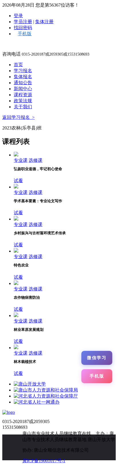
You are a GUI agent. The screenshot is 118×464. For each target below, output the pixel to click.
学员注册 (23, 21)
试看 (18, 180)
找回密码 (23, 27)
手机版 (25, 33)
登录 (18, 15)
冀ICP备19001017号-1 (43, 460)
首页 (18, 64)
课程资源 (23, 94)
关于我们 (23, 106)
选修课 (35, 160)
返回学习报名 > (18, 117)
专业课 (20, 160)
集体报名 (23, 76)
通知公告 (23, 82)
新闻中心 (23, 88)
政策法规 (23, 100)
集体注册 (44, 21)
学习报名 (23, 70)
